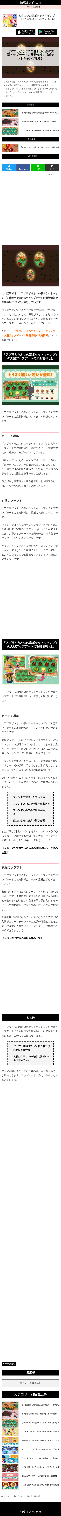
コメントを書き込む (30, 1383)
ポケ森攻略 (36, 7)
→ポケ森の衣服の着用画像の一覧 (22, 938)
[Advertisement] (30, 210)
